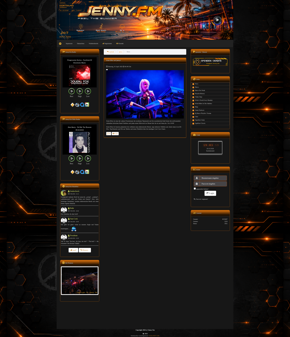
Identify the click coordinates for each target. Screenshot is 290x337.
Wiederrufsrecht (93, 43)
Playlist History (200, 93)
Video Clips (198, 97)
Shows (197, 87)
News (196, 84)
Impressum (69, 43)
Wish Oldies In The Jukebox (203, 103)
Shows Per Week (200, 90)
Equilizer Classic (200, 123)
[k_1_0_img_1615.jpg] (79, 280)
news (120, 52)
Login (211, 193)
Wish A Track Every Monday (204, 100)
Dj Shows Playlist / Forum (203, 113)
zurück (111, 52)
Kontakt (121, 43)
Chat (196, 116)
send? (74, 250)
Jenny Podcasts (199, 110)
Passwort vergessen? (201, 199)
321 (116, 134)
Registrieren (108, 43)
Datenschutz (80, 43)
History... (85, 250)
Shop (196, 107)
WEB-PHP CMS (154, 336)
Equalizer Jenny (200, 120)
